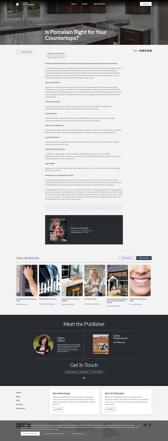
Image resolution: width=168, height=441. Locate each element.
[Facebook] (145, 51)
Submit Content (99, 4)
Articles (85, 4)
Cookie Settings (78, 433)
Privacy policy (55, 429)
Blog (18, 396)
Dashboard (20, 408)
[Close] (164, 423)
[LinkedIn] (140, 51)
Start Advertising (70, 372)
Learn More (58, 409)
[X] (143, 51)
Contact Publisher (97, 372)
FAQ (18, 400)
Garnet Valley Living (119, 342)
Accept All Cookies (30, 433)
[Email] (148, 51)
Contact (19, 404)
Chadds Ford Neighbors (53, 57)
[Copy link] (151, 51)
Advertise (146, 4)
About (73, 4)
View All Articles (127, 258)
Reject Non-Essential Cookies (54, 433)
